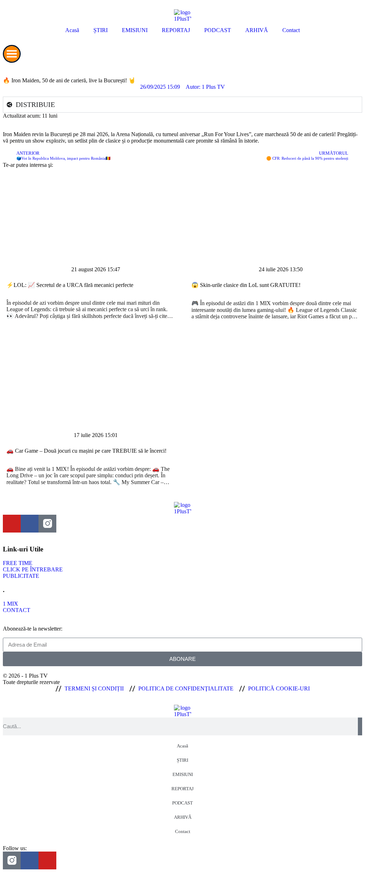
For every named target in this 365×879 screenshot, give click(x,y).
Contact (291, 30)
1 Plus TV (36, 676)
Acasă (72, 30)
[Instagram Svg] (47, 524)
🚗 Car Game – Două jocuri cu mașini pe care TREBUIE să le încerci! (86, 451)
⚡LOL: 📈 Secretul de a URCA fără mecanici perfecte (69, 285)
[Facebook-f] (29, 524)
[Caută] (360, 726)
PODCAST (217, 30)
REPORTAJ (176, 30)
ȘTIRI (100, 30)
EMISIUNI (135, 30)
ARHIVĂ (256, 30)
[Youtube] (12, 524)
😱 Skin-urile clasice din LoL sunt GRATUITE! (245, 285)
